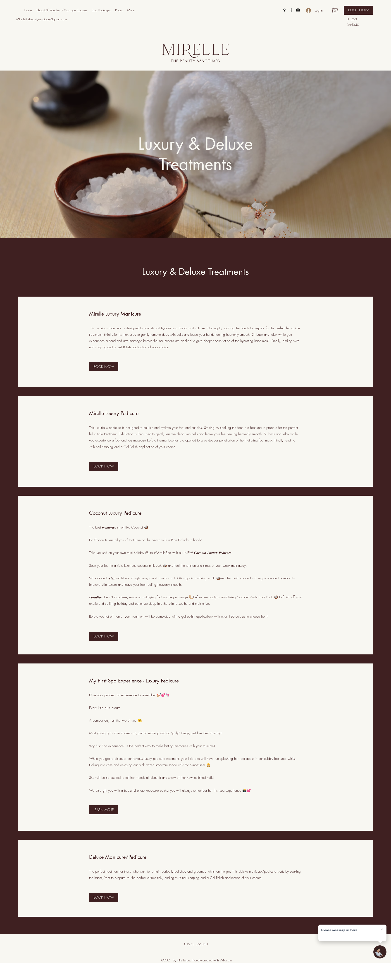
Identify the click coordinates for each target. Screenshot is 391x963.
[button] (335, 10)
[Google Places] (284, 10)
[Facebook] (291, 10)
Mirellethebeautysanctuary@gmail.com (41, 19)
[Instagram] (298, 10)
